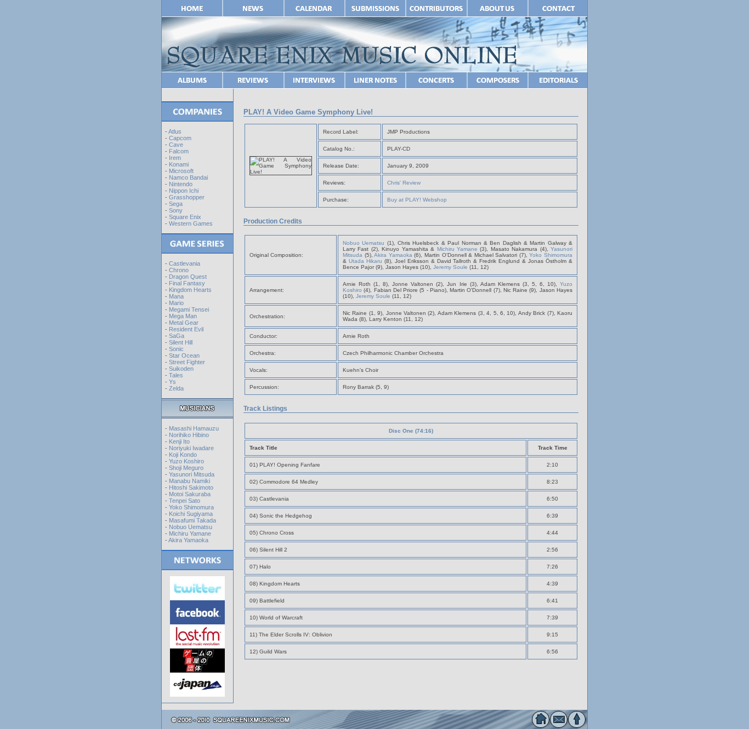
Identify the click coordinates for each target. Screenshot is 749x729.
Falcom (179, 151)
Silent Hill (180, 342)
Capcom (180, 138)
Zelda (176, 388)
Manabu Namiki (189, 481)
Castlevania (184, 263)
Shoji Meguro (186, 467)
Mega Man (183, 316)
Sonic (176, 349)
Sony (176, 210)
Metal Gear (183, 322)
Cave (176, 144)
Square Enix (185, 217)
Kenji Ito (179, 441)
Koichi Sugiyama (191, 513)
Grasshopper (187, 197)
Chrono (179, 270)
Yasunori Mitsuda (191, 474)
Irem (175, 157)
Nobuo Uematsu (190, 527)
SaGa (176, 335)
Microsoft (181, 171)
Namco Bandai (188, 177)
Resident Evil (186, 329)
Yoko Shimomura (191, 507)
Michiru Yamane (190, 533)
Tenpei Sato (184, 500)
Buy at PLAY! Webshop (417, 200)
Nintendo (180, 184)
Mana (176, 296)
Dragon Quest (188, 276)
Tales (176, 375)
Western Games (191, 223)
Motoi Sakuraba (190, 494)
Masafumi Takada (192, 520)
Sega (176, 203)
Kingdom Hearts (190, 289)
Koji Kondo (183, 454)
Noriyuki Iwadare (191, 448)
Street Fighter (187, 362)
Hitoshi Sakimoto (191, 487)
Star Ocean (184, 355)
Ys (172, 381)
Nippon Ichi (183, 190)
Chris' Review (404, 183)
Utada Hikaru (365, 261)
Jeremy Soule (450, 267)
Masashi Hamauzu (194, 428)
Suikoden (181, 368)
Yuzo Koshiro (186, 461)
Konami (179, 164)
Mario (176, 303)
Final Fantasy (187, 283)
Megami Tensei (189, 309)
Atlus (174, 131)
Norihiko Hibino (189, 435)
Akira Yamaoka (188, 540)
